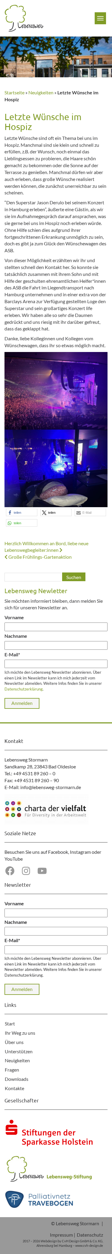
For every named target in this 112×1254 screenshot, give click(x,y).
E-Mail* (12, 654)
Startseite (14, 92)
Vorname (14, 617)
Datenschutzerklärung (23, 689)
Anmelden (22, 703)
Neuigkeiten (40, 92)
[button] (21, 512)
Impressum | (62, 1235)
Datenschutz (90, 1235)
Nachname (15, 636)
